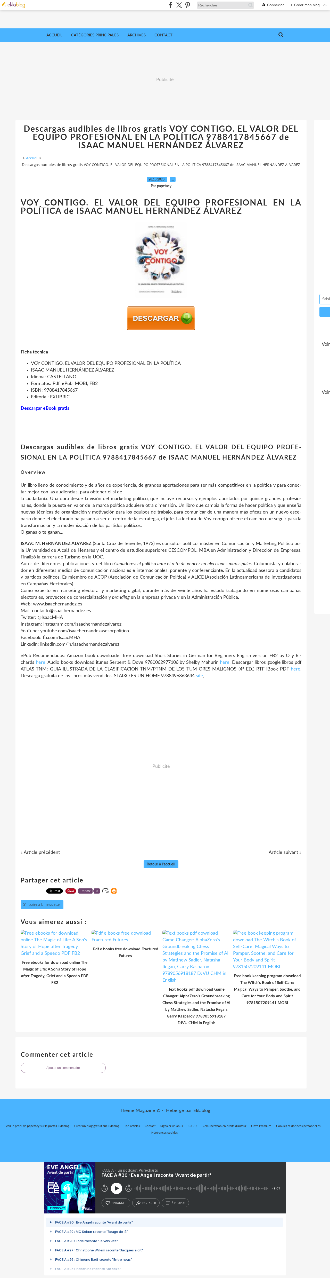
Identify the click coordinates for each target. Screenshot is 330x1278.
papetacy (33, 1125)
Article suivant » (285, 852)
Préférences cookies (164, 1132)
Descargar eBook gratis (45, 408)
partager (149, 1202)
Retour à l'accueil (161, 864)
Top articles (132, 1125)
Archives (136, 35)
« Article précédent (40, 852)
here (40, 662)
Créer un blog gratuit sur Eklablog (96, 1125)
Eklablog (201, 1110)
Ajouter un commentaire (63, 1068)
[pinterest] (187, 5)
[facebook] (170, 5)
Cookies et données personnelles (298, 1125)
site (199, 676)
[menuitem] (54, 35)
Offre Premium (261, 1125)
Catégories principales (95, 35)
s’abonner (119, 1202)
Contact (163, 35)
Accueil (54, 35)
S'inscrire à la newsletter (42, 904)
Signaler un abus (172, 1125)
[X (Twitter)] (179, 5)
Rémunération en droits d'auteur (224, 1125)
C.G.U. (192, 1125)
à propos (178, 1202)
